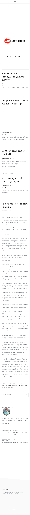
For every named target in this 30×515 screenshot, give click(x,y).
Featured (11, 68)
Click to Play (4, 85)
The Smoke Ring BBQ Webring (16, 432)
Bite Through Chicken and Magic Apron (13, 179)
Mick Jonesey (5, 213)
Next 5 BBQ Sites (12, 436)
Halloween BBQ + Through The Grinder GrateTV (13, 76)
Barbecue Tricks (15, 43)
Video (11, 95)
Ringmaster (15, 443)
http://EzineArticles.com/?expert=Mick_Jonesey (17, 383)
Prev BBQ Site (17, 436)
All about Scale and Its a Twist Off (15, 152)
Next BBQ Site (6, 436)
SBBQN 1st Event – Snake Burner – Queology (15, 102)
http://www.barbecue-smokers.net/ (15, 380)
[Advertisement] (15, 19)
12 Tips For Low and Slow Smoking (15, 205)
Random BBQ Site (23, 436)
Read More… (7, 423)
